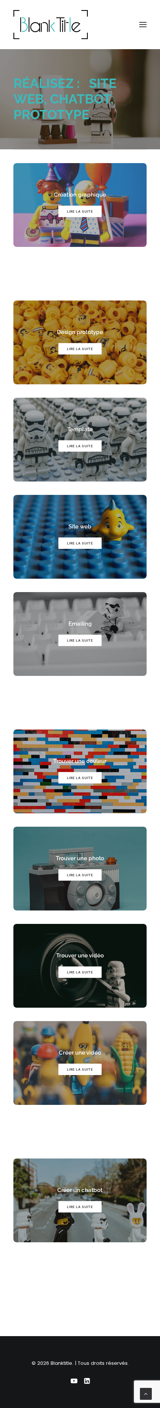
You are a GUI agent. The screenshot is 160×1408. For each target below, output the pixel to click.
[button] (143, 24)
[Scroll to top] (146, 1393)
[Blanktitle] (50, 24)
